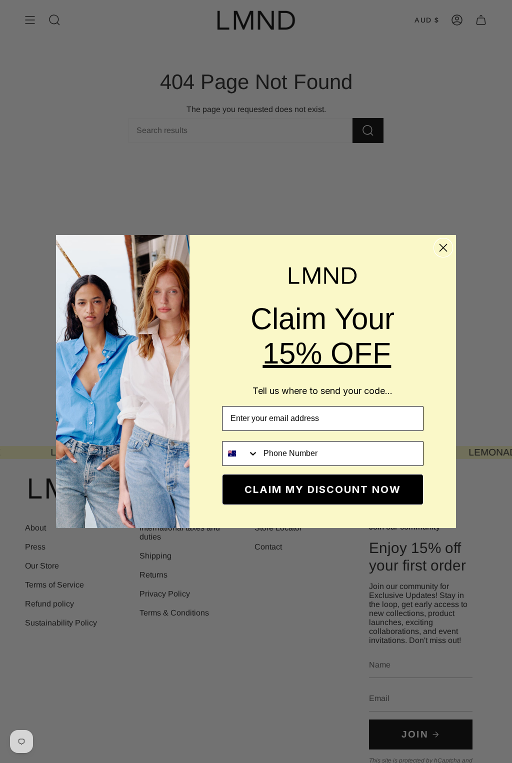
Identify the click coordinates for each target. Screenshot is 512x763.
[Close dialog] (443, 247)
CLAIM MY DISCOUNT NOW (322, 490)
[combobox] (240, 454)
